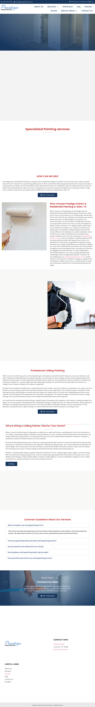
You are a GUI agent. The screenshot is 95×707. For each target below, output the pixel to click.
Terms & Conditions (61, 649)
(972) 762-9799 (59, 644)
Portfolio (68, 7)
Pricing (88, 7)
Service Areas (68, 11)
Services (51, 7)
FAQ (78, 7)
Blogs (54, 11)
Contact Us (86, 11)
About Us (38, 7)
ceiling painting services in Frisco (75, 257)
